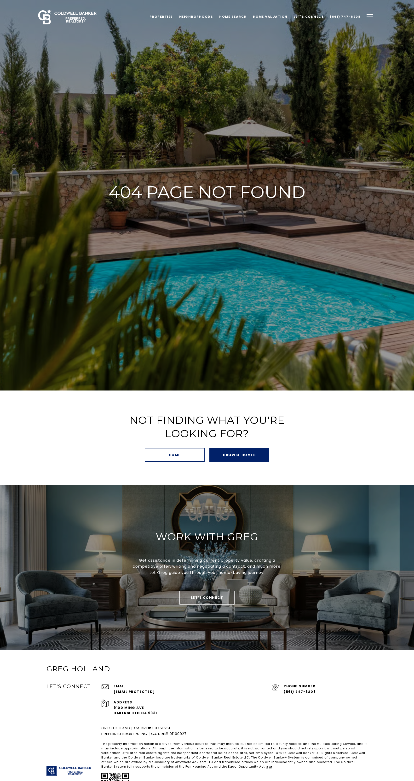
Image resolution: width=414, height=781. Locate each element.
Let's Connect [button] (207, 597)
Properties (161, 16)
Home (175, 455)
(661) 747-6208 (300, 691)
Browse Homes (239, 455)
